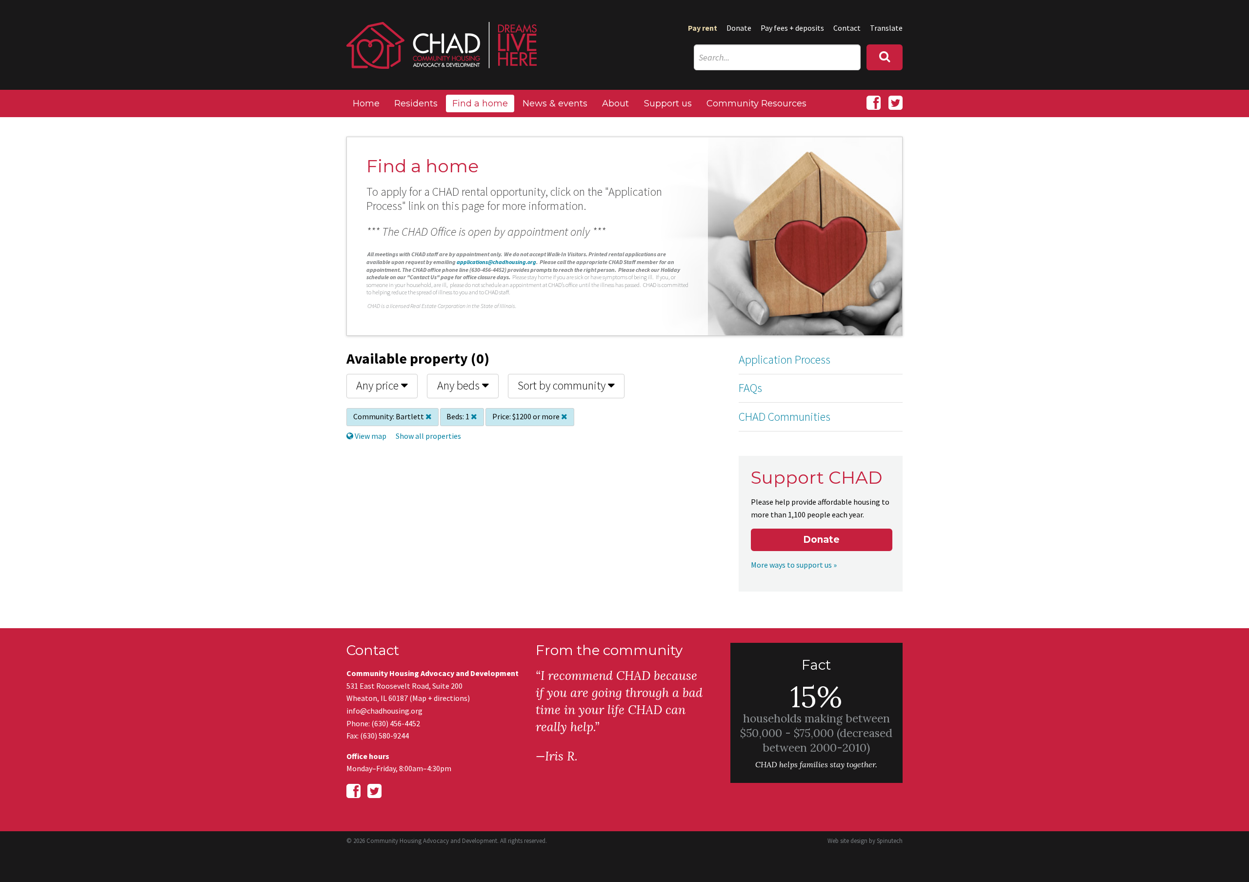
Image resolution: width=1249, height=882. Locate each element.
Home (366, 103)
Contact (847, 28)
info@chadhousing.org (384, 711)
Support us (668, 103)
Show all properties (428, 436)
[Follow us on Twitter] (895, 103)
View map (369, 436)
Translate (886, 28)
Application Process (784, 359)
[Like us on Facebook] (873, 103)
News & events (555, 103)
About (615, 103)
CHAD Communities (784, 416)
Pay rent (702, 28)
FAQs (750, 387)
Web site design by (865, 841)
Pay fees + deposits (792, 28)
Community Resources (756, 103)
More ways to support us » (794, 565)
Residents (416, 103)
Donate (738, 28)
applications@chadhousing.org (496, 262)
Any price (378, 385)
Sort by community (563, 385)
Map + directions (439, 698)
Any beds (459, 385)
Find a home (480, 103)
